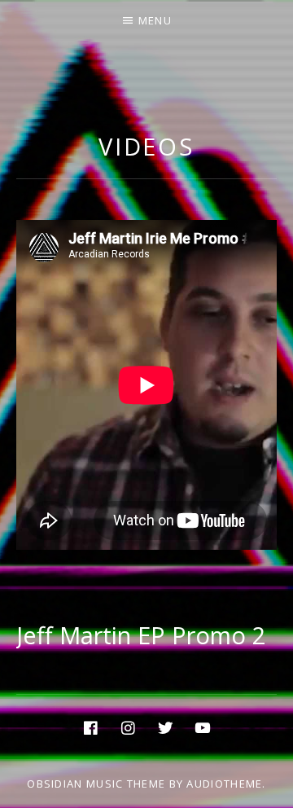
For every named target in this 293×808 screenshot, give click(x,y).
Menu (155, 20)
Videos (146, 146)
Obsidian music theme (96, 783)
